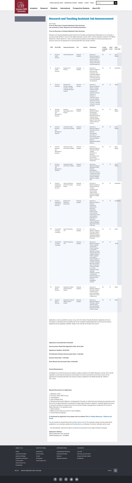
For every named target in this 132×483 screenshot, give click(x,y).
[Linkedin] (77, 479)
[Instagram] (66, 479)
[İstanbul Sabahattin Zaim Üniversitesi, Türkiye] (21, 7)
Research (44, 8)
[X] (60, 479)
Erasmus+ (80, 3)
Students (54, 8)
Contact (86, 3)
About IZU (96, 8)
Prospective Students (81, 8)
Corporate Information (21, 453)
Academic (34, 8)
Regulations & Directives (22, 458)
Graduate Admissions (62, 458)
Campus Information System (84, 456)
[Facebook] (55, 479)
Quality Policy (39, 451)
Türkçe (92, 3)
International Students (70, 3)
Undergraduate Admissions (63, 451)
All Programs (39, 458)
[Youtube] (71, 479)
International (65, 8)
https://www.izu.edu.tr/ (80, 422)
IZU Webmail (80, 458)
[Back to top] (115, 470)
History (17, 451)
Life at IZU (79, 451)
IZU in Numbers (40, 453)
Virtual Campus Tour (21, 463)
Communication (19, 460)
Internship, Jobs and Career (84, 453)
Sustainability (19, 465)
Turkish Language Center (56, 3)
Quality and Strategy (21, 456)
